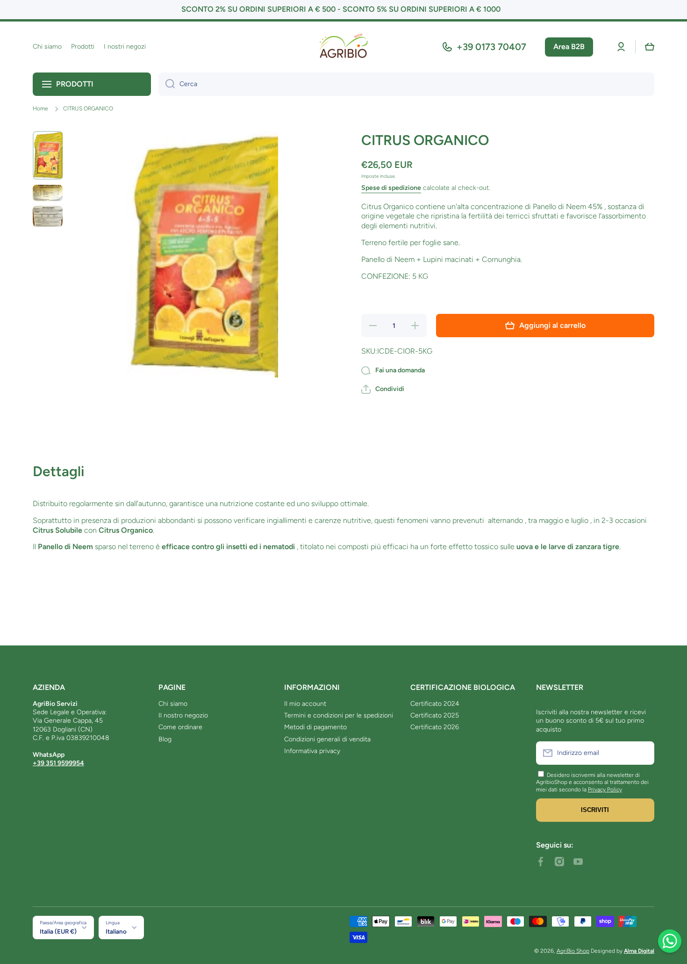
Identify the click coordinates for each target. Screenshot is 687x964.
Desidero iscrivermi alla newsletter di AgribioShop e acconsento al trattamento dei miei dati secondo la (592, 782)
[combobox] (406, 84)
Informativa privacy (312, 751)
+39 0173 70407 (491, 46)
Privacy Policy (605, 789)
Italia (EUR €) (58, 931)
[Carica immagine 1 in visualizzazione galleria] (48, 155)
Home (40, 108)
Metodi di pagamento (315, 727)
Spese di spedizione (391, 188)
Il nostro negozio (183, 715)
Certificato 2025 (434, 715)
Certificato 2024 (434, 704)
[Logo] (343, 47)
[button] (649, 46)
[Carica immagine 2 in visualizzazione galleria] (48, 193)
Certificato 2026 (434, 727)
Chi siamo (172, 704)
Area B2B (569, 46)
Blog (165, 739)
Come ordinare (180, 727)
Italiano (116, 931)
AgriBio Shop (573, 951)
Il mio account (305, 704)
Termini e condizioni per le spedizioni (338, 715)
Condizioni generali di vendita (327, 739)
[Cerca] (166, 84)
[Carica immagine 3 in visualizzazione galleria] (48, 216)
